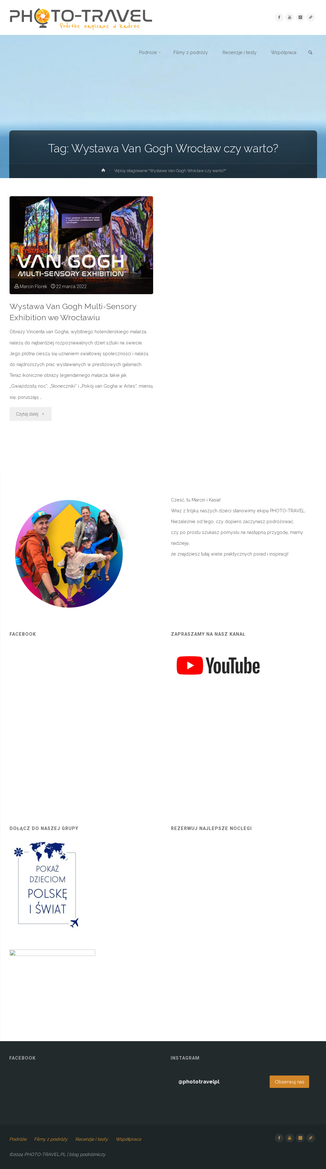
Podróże (17, 1139)
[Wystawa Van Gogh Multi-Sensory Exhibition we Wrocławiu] (81, 245)
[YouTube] (289, 17)
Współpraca (128, 1139)
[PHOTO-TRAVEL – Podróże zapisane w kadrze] (80, 17)
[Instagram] (300, 17)
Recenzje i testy (91, 1139)
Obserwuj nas (289, 1081)
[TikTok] (310, 17)
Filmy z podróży (50, 1139)
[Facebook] (279, 17)
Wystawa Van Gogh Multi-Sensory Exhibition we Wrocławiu (73, 312)
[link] (310, 53)
